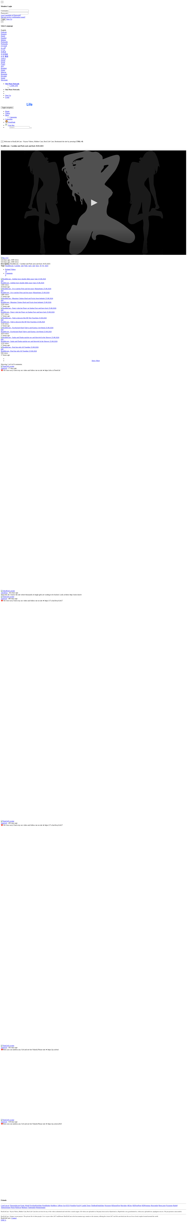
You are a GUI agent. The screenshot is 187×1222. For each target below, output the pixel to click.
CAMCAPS (14, 86)
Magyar (3, 72)
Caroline (17, 266)
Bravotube (154, 1206)
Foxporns (169, 1206)
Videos (7, 113)
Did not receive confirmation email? (13, 17)
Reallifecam (9, 266)
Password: (4, 13)
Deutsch (3, 34)
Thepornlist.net (15, 1206)
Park (25, 266)
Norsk (3, 62)
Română (4, 68)
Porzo (13, 1207)
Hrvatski (4, 76)
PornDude (11, 122)
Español (3, 38)
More (7, 115)
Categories (13, 117)
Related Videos (10, 270)
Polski (3, 70)
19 (40, 266)
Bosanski (4, 74)
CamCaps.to (5, 1206)
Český (3, 64)
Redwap (18, 1207)
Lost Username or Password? (11, 15)
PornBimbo (46, 1206)
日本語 (3, 52)
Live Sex (11, 125)
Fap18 (78, 1206)
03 (43, 266)
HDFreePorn (136, 1206)
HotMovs (54, 1206)
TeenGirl (4, 368)
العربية (3, 48)
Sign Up (9, 19)
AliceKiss (4, 593)
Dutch (3, 36)
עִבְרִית (3, 50)
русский (4, 46)
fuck (37, 266)
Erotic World (24, 1206)
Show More (96, 361)
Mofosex (25, 1207)
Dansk (3, 60)
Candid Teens (86, 1206)
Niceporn (108, 1206)
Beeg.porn (162, 1206)
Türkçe (3, 59)
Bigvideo (124, 1206)
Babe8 (175, 1206)
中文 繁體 (4, 56)
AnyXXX (66, 1206)
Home (7, 111)
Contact (14, 1218)
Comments (9, 274)
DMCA (3, 1220)
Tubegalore (32, 1207)
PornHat (73, 1206)
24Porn (60, 1206)
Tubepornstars (5, 1207)
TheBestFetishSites (97, 1206)
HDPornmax (146, 1206)
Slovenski (4, 80)
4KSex (129, 1206)
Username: (4, 11)
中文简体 (4, 54)
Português (4, 42)
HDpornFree (115, 1206)
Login (3, 19)
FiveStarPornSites (36, 1206)
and (22, 266)
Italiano (3, 40)
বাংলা (2, 66)
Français (4, 32)
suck (29, 266)
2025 (46, 266)
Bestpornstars (40, 1207)
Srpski (3, 78)
